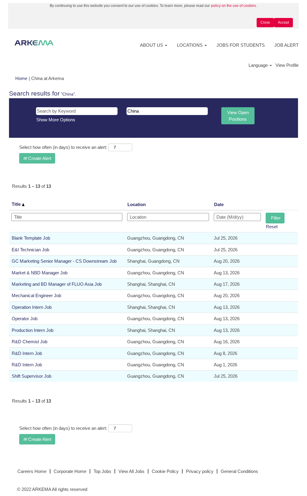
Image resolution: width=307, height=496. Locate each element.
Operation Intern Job (32, 307)
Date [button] (219, 204)
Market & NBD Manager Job (39, 272)
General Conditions (239, 471)
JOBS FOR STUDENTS (240, 45)
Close (265, 22)
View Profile (287, 65)
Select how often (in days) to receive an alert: (63, 147)
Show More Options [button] (55, 119)
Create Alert (39, 158)
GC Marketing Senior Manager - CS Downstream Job (64, 261)
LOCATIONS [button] (190, 45)
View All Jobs (131, 471)
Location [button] (136, 204)
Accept (283, 22)
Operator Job (24, 318)
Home (21, 78)
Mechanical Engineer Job (36, 295)
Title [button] (17, 204)
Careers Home (31, 471)
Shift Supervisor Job (31, 376)
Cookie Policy (165, 471)
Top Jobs (102, 471)
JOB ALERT (286, 45)
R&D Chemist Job (29, 341)
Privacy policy (199, 471)
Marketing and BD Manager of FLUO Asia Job (57, 284)
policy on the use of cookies (233, 6)
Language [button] (259, 65)
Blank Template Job (31, 238)
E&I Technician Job (30, 249)
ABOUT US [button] (152, 45)
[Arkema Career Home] (34, 43)
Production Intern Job (32, 330)
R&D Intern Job (27, 353)
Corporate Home (70, 471)
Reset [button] (272, 226)
